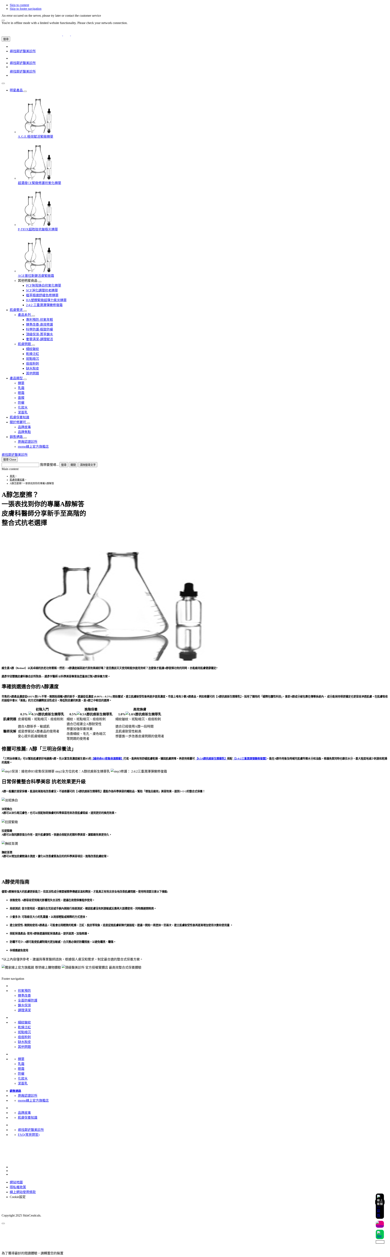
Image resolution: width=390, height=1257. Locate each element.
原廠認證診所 (27, 1095)
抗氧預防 (24, 990)
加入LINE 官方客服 (15, 1147)
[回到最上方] (3, 1223)
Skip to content (19, 5)
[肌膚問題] (33, 345)
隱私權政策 (18, 1187)
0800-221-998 (11, 1151)
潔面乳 (23, 1083)
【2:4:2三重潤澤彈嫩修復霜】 (249, 758)
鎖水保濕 (24, 1005)
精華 (21, 1059)
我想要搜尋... (49, 464)
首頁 (12, 476)
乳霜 (21, 1064)
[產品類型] (25, 379)
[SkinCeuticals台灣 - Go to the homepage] (66, 34)
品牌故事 (24, 1112)
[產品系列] (33, 315)
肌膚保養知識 (17, 479)
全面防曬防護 (27, 1000)
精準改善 (24, 995)
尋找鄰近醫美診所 (31, 1130)
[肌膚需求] (25, 311)
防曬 (21, 1073)
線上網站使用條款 (23, 1192)
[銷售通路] (25, 438)
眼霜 (21, 1068)
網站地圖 (16, 1182)
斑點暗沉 (24, 1032)
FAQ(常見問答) (28, 1134)
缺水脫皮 (24, 1042)
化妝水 (23, 1078)
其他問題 (24, 1047)
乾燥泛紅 (24, 1027)
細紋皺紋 (24, 1022)
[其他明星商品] (39, 281)
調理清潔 (24, 1010)
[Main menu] (3, 83)
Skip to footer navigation (25, 8)
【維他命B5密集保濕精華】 (107, 758)
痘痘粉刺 (24, 1037)
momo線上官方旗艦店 (33, 1100)
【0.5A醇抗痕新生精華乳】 (211, 758)
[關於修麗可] (28, 423)
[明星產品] (25, 91)
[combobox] (20, 465)
